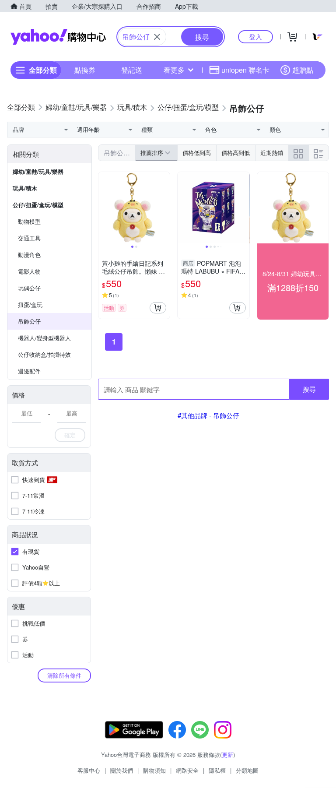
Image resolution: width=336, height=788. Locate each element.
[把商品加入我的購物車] (158, 307)
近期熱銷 (271, 152)
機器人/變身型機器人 (44, 338)
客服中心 (88, 770)
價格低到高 (196, 152)
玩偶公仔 (29, 288)
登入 (255, 36)
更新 (227, 754)
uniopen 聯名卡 (245, 70)
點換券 (84, 70)
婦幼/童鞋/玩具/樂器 (38, 171)
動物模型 (29, 221)
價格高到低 (235, 152)
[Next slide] (164, 208)
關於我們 (121, 770)
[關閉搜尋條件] (157, 37)
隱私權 (217, 770)
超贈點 (302, 70)
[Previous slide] (104, 208)
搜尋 (309, 389)
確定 (70, 435)
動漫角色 (29, 254)
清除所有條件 (64, 675)
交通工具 (29, 238)
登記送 (131, 70)
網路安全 (187, 770)
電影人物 (29, 271)
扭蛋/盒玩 (30, 304)
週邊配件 (29, 371)
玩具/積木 (25, 188)
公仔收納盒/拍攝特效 (44, 354)
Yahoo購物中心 (58, 36)
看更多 (174, 70)
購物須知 (154, 770)
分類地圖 (247, 770)
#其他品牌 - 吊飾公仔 (208, 415)
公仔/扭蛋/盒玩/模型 (38, 205)
